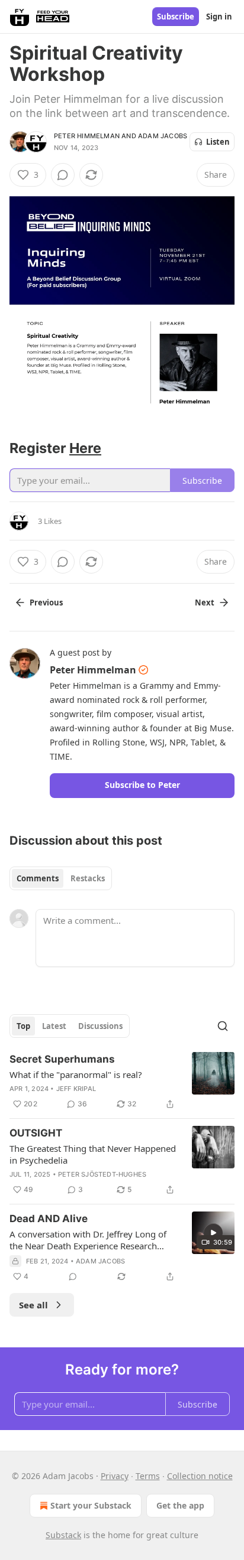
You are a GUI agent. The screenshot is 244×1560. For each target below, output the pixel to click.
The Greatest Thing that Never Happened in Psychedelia (92, 1154)
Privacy (115, 1475)
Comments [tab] (38, 878)
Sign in (219, 16)
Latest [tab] (54, 1026)
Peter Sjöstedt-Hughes (102, 1174)
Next (204, 602)
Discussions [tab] (100, 1026)
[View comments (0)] (63, 175)
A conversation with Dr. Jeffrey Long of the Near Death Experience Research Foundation (87, 1240)
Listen (218, 141)
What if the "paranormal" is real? (75, 1074)
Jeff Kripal (76, 1088)
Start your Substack (90, 1505)
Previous (46, 602)
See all (33, 1305)
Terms (148, 1475)
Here (85, 448)
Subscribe (175, 16)
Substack (63, 1535)
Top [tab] (23, 1026)
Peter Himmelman (87, 136)
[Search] (223, 1026)
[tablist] (60, 878)
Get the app (180, 1505)
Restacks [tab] (87, 878)
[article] (122, 1081)
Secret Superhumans (62, 1059)
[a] (213, 1232)
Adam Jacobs (162, 136)
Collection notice (200, 1475)
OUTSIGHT (35, 1133)
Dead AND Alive (48, 1218)
